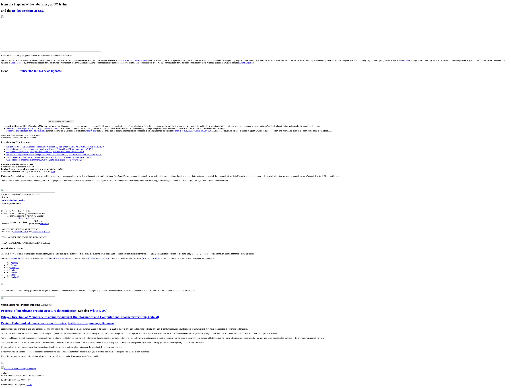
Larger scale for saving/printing (61, 121)
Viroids (15, 270)
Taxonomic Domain (16, 258)
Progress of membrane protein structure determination (39, 310)
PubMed (406, 60)
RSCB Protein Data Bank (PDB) (135, 60)
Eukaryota (14, 267)
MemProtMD (91, 131)
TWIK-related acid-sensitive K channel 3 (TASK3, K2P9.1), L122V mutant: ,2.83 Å (48, 157)
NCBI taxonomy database (98, 258)
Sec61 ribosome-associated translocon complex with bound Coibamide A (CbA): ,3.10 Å (49, 149)
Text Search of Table (151, 258)
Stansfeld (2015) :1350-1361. (193, 131)
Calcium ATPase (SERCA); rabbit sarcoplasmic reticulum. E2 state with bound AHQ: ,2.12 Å (55, 147)
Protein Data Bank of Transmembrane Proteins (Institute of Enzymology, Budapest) (58, 323)
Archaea (14, 263)
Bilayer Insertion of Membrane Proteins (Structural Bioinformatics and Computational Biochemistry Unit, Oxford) (80, 317)
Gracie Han (15, 63)
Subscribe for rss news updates (39, 71)
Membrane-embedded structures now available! (26, 131)
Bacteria (14, 265)
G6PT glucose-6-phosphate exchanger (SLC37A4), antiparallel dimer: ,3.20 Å (45, 160)
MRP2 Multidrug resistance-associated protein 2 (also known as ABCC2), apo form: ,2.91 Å (54, 154)
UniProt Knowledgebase (57, 258)
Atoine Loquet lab (246, 63)
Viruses (14, 272)
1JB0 (29, 384)
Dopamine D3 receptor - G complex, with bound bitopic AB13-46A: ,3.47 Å (45, 151)
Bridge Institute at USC (28, 10)
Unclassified (16, 277)
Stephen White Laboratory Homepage (20, 369)
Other (13, 275)
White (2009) (98, 310)
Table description (26, 218)
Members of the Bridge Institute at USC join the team (32, 128)
